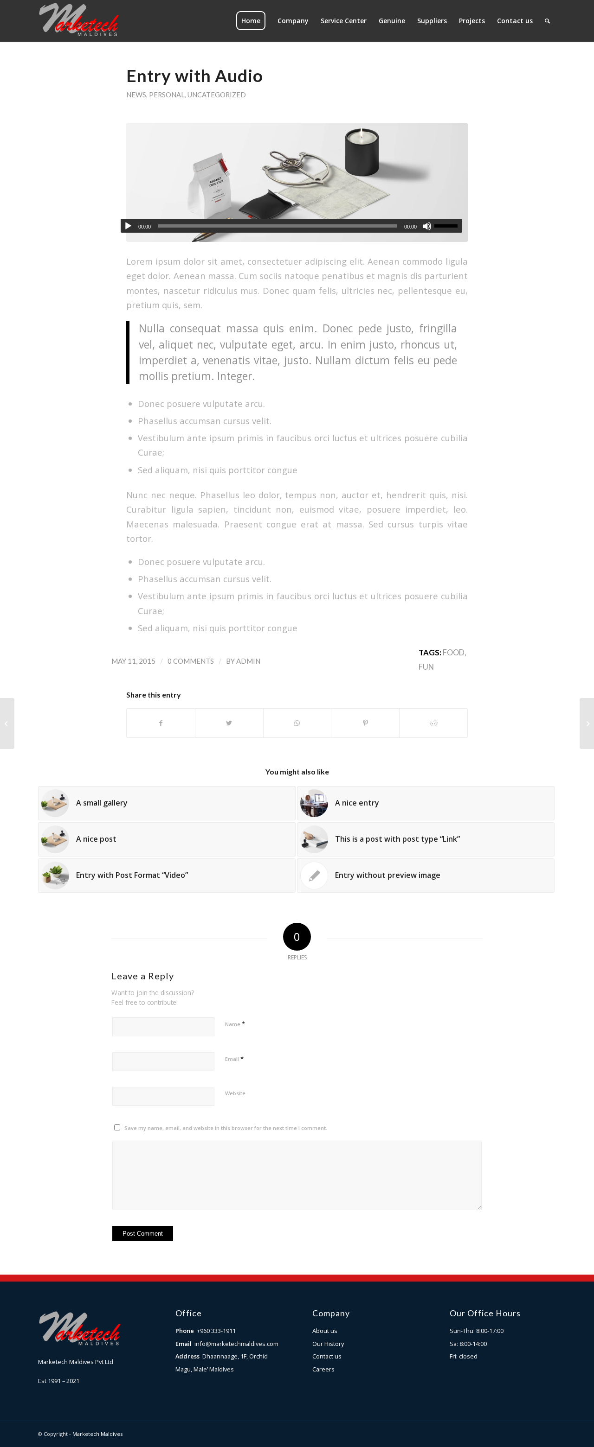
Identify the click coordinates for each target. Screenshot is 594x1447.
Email (234, 1058)
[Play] (128, 226)
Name (235, 1024)
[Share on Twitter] (229, 723)
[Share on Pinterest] (365, 723)
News (136, 94)
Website (235, 1093)
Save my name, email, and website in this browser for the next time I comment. (225, 1127)
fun (426, 667)
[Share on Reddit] (433, 723)
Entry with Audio (194, 75)
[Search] (547, 21)
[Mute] (427, 226)
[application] (291, 226)
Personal (167, 94)
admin (248, 661)
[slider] (448, 226)
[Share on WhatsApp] (297, 723)
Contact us (327, 1356)
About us (324, 1330)
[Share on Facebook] (161, 723)
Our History (328, 1343)
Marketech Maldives (97, 1433)
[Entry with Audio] (297, 182)
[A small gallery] (7, 723)
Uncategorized (216, 94)
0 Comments (191, 661)
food (454, 652)
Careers (323, 1369)
